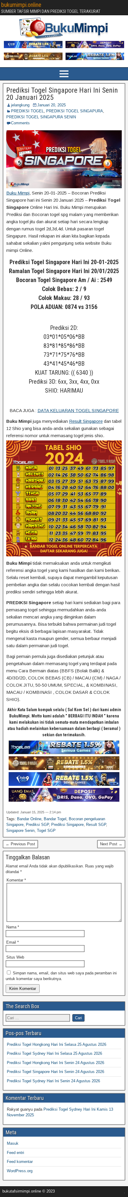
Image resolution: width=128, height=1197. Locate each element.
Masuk (12, 1143)
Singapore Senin (20, 830)
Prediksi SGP (37, 824)
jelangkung (20, 105)
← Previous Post (20, 844)
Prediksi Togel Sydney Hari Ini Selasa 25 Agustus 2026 (54, 1053)
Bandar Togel (55, 819)
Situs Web (15, 957)
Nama (12, 927)
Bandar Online (29, 819)
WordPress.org (19, 1171)
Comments (20, 123)
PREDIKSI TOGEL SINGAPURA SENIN (41, 117)
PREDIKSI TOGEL (27, 111)
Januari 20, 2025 (51, 105)
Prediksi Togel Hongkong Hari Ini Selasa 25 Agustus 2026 (56, 1044)
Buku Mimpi (17, 192)
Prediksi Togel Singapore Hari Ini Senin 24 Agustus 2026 (55, 1071)
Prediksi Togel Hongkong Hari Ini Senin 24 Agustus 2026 (55, 1062)
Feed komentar (20, 1161)
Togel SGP (46, 830)
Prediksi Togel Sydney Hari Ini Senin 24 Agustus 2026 (53, 1081)
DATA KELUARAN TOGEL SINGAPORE (78, 410)
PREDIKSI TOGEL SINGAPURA (74, 111)
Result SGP (96, 824)
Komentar (16, 880)
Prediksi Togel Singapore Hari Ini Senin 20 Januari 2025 (62, 94)
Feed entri (15, 1152)
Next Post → (111, 844)
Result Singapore (86, 421)
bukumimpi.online (21, 4)
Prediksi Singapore (67, 824)
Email (12, 942)
